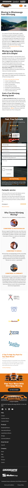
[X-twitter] (5, 409)
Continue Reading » (6, 367)
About (2, 451)
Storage (3, 436)
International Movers (6, 430)
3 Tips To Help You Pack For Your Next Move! (12, 355)
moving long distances (14, 46)
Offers (2, 457)
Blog (2, 454)
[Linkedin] (9, 409)
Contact (3, 416)
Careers (3, 462)
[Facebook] (2, 409)
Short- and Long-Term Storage (12, 79)
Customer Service (5, 418)
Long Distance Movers (6, 433)
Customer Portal (5, 421)
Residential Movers (5, 427)
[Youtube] (12, 409)
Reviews (3, 459)
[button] (25, 6)
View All (3, 445)
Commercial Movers (5, 438)
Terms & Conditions (21, 184)
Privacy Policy (14, 184)
